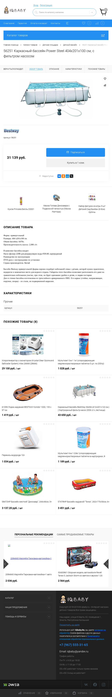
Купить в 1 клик (75, 162)
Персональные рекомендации (34, 534)
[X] (71, 176)
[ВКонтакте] (59, 176)
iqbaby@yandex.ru (77, 651)
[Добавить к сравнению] (105, 85)
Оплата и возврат (38, 23)
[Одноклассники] (63, 176)
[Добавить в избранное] (105, 78)
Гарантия (22, 23)
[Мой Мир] (67, 176)
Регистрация (46, 5)
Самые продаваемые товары (75, 534)
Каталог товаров (17, 35)
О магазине (9, 23)
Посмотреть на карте (69, 625)
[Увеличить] (56, 99)
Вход (36, 5)
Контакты (55, 23)
